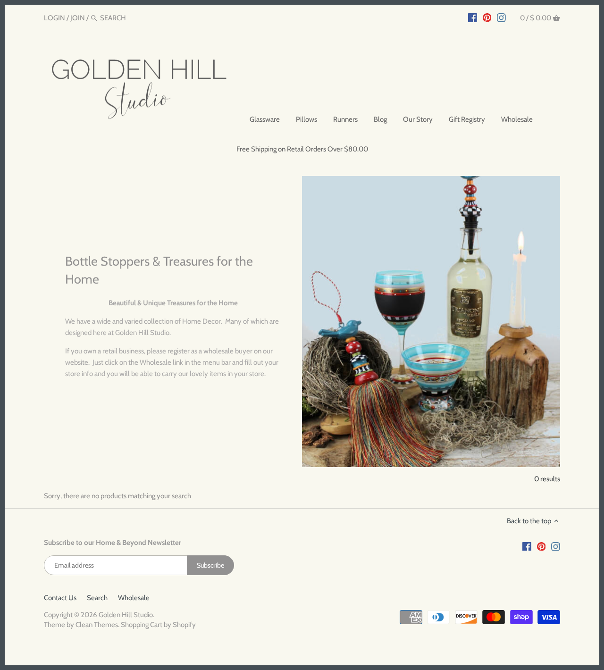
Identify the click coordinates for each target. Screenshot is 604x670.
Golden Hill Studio (126, 615)
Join (77, 18)
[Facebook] (472, 17)
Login (54, 18)
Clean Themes (97, 624)
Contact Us (60, 598)
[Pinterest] (487, 17)
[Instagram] (501, 17)
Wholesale (134, 598)
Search (97, 598)
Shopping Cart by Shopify (158, 624)
